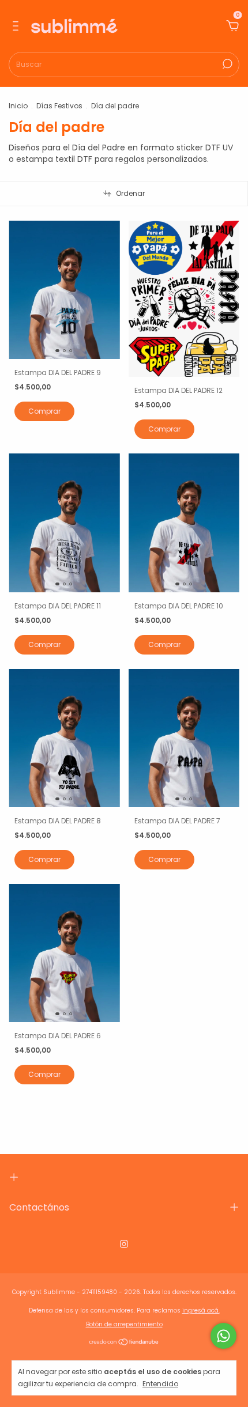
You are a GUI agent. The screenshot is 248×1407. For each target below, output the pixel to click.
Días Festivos (59, 106)
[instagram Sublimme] (124, 1244)
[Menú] (18, 26)
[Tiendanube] (124, 1342)
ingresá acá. (201, 1310)
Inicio (18, 106)
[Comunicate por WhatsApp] (223, 1336)
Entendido (160, 1383)
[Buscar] (226, 64)
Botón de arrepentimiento (124, 1324)
